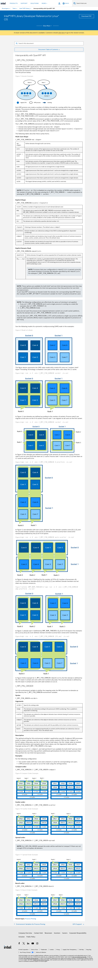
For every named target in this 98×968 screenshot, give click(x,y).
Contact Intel (38, 933)
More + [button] (44, 3)
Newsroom (48, 933)
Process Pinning (30, 919)
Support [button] (24, 3)
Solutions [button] (35, 3)
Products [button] (14, 3)
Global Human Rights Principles (41, 960)
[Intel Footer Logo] (8, 947)
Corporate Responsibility (77, 933)
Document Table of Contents (48, 49)
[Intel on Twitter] (23, 943)
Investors (57, 933)
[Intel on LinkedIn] (28, 943)
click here (61, 33)
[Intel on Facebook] (19, 943)
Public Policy (31, 937)
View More (46, 26)
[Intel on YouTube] (32, 943)
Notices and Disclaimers (32, 958)
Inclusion (22, 937)
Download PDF (86, 16)
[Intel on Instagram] (37, 943)
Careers (64, 933)
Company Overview (25, 933)
